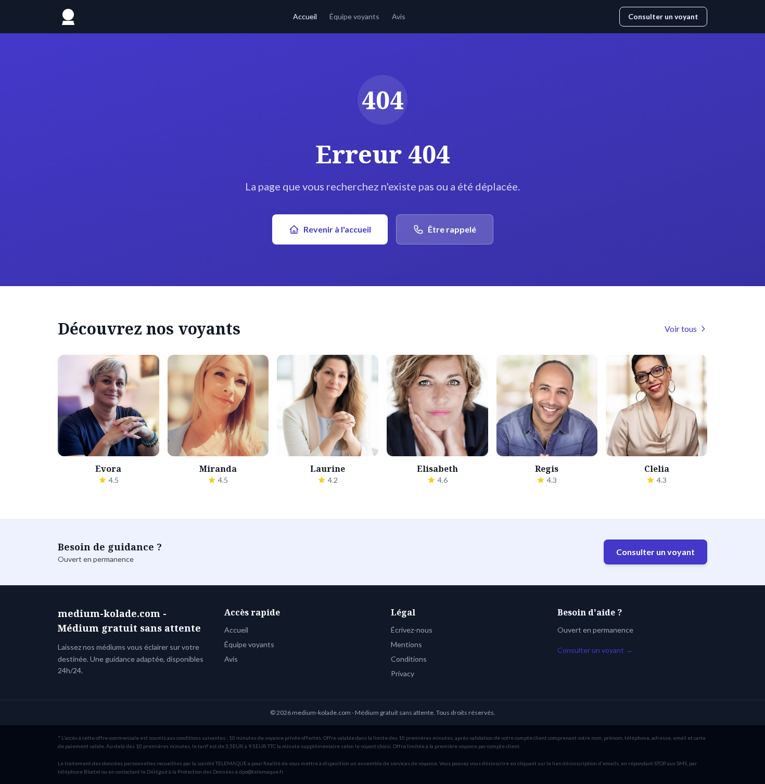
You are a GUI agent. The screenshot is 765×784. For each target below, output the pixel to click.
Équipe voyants (354, 16)
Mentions (406, 644)
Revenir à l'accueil (337, 229)
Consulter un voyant (663, 16)
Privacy (402, 673)
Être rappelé (452, 229)
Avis (398, 16)
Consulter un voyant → (595, 650)
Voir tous (681, 328)
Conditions (409, 658)
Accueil (305, 16)
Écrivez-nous (411, 629)
